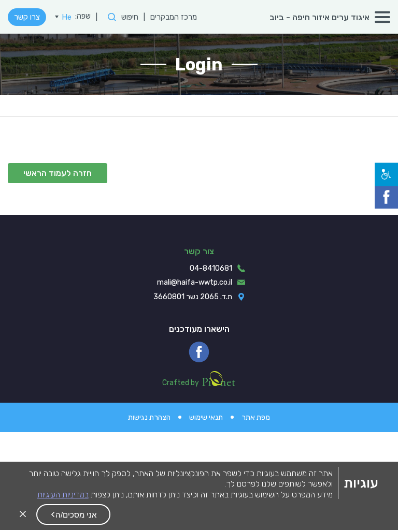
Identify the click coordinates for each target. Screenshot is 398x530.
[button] (73, 514)
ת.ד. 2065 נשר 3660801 (192, 296)
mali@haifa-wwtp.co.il (194, 282)
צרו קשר (27, 17)
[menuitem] (63, 17)
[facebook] (199, 352)
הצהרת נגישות (149, 417)
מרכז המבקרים (173, 17)
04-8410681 (211, 268)
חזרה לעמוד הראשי (57, 173)
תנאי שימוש (206, 417)
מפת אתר (255, 417)
